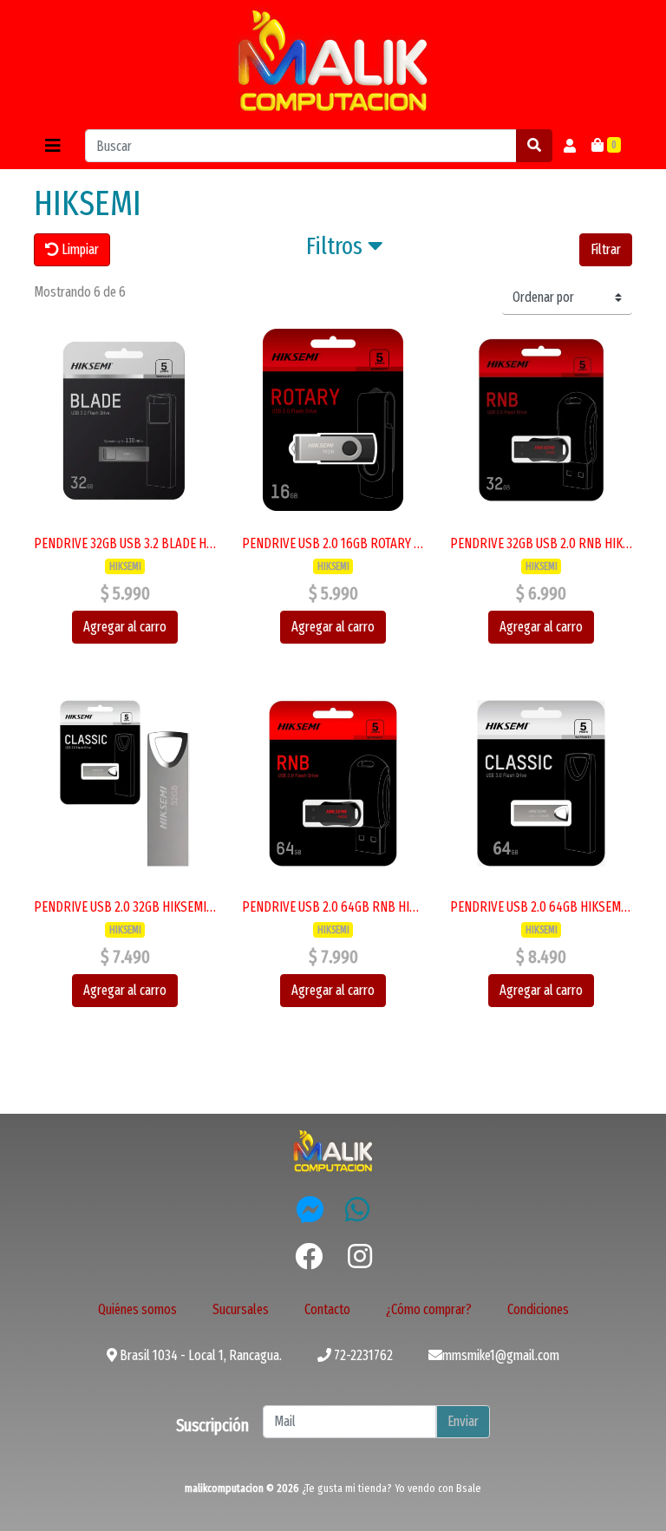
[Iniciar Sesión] (569, 146)
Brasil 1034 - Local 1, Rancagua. (199, 1355)
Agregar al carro (124, 626)
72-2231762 (362, 1355)
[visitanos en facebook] (309, 1257)
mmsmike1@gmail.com (500, 1355)
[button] (344, 250)
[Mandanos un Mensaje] (310, 1209)
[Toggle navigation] (53, 146)
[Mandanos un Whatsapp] (357, 1209)
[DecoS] (333, 1150)
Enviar (463, 1421)
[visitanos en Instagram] (359, 1257)
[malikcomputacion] (333, 61)
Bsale (468, 1488)
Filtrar (606, 249)
